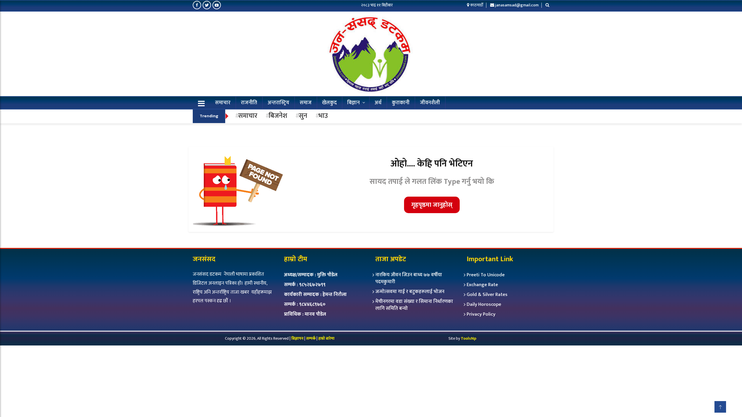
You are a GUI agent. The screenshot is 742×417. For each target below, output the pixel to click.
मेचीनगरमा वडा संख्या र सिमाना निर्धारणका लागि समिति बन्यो (414, 304)
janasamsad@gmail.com (517, 5)
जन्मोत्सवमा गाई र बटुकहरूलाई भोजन (409, 292)
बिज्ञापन (297, 338)
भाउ (323, 115)
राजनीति (249, 102)
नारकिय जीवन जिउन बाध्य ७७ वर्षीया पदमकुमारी (408, 278)
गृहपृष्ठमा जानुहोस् (431, 205)
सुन (303, 115)
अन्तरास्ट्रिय (278, 102)
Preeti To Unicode (486, 275)
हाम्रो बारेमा (326, 338)
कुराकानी (401, 102)
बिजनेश (278, 115)
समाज (306, 102)
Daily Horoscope (484, 304)
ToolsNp (468, 338)
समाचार (222, 102)
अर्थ (377, 102)
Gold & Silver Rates (487, 294)
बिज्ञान (353, 102)
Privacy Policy (481, 314)
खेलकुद (329, 102)
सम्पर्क (311, 338)
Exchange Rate (482, 285)
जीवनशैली (430, 102)
